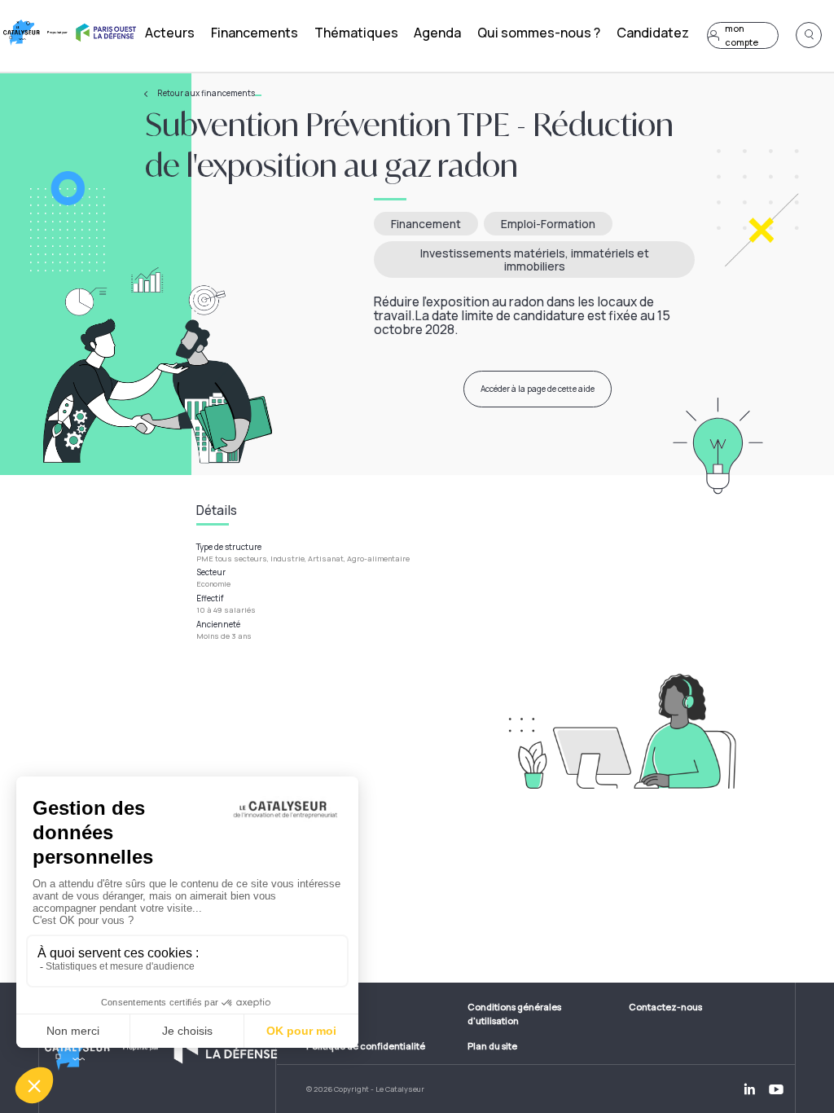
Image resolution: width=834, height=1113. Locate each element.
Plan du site (492, 1046)
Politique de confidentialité (365, 1046)
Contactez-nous (665, 1007)
